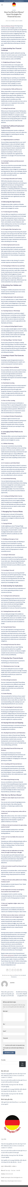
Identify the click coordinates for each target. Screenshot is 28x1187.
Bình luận (5, 1011)
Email (4, 1031)
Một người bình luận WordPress (9, 1102)
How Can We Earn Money (7, 25)
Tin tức (14, 10)
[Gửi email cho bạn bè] (15, 970)
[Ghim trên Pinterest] (18, 970)
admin (20, 20)
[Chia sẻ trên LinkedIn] (20, 970)
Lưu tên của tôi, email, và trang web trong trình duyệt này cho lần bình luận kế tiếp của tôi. (13, 1047)
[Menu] (2, 5)
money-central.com (9, 955)
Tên (4, 1024)
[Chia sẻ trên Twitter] (12, 970)
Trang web (5, 1038)
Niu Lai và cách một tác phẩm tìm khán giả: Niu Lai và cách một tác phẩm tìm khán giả (14, 1151)
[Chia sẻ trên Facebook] (10, 970)
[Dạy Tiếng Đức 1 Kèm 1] (14, 5)
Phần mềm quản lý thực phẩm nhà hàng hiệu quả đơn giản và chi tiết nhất (7, 993)
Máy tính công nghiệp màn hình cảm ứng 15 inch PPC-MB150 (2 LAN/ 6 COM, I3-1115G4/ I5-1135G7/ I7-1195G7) (13, 1075)
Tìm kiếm (3, 1060)
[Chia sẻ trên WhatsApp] (7, 970)
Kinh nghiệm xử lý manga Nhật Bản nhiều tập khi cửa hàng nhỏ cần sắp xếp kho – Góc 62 (13, 1161)
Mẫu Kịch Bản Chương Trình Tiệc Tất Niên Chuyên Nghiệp (12, 1156)
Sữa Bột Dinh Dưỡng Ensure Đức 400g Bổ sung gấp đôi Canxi (21, 993)
